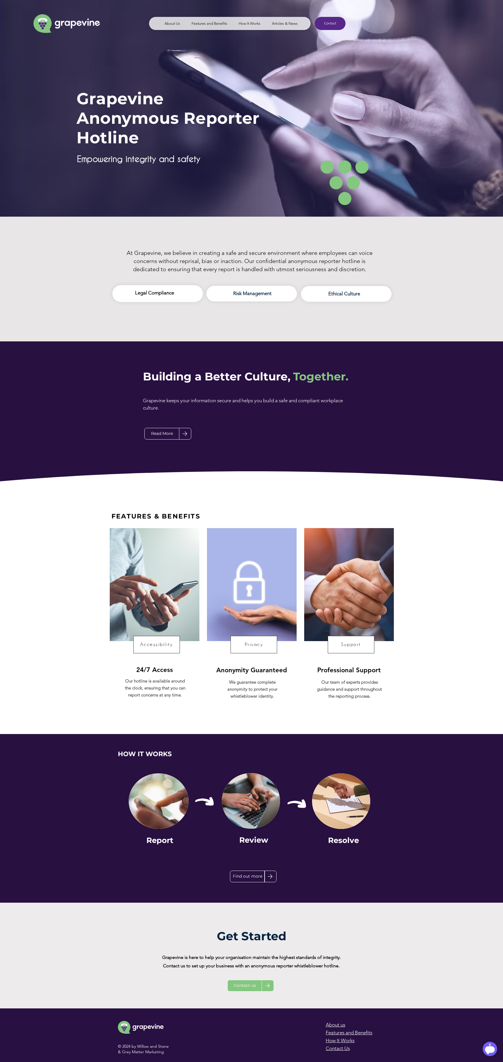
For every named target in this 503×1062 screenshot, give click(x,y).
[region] (150, 315)
